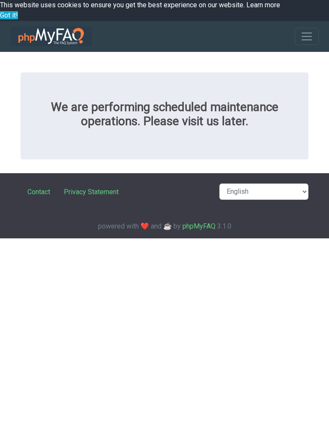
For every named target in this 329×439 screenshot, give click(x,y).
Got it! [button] (9, 15)
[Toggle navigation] (307, 36)
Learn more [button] (263, 5)
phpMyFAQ (198, 226)
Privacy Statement (91, 192)
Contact (38, 192)
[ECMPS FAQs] (51, 36)
